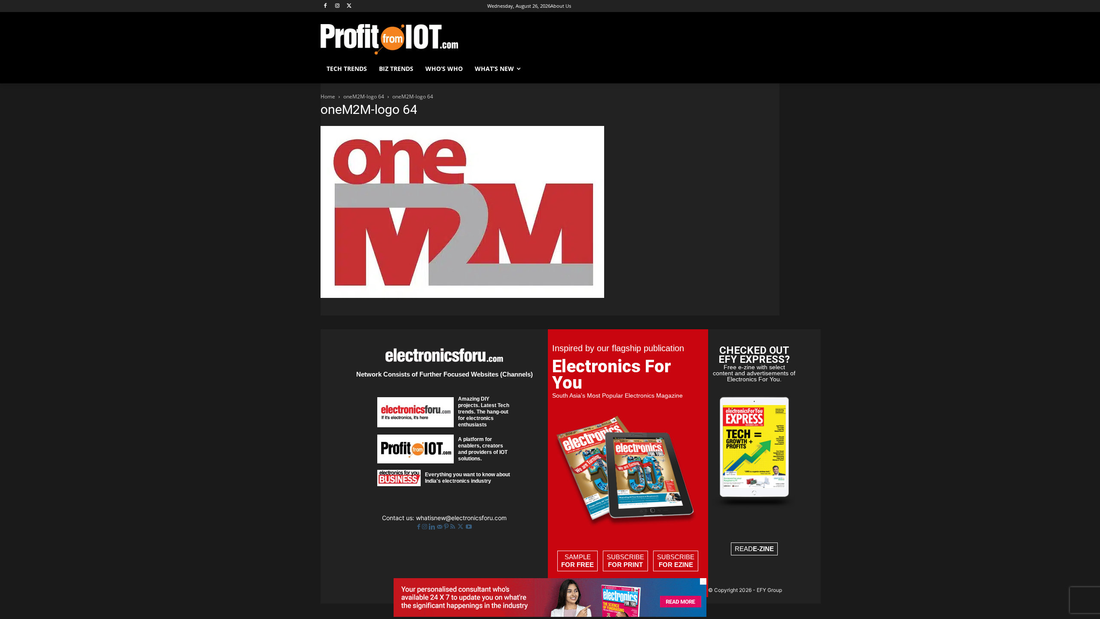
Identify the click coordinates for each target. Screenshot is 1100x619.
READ (754, 548)
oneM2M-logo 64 (363, 96)
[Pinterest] (447, 526)
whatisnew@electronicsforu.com (461, 517)
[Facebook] (325, 6)
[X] (349, 6)
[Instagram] (337, 6)
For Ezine (676, 564)
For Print (625, 564)
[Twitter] (461, 526)
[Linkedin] (433, 526)
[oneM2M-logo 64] (462, 295)
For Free (577, 564)
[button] (769, 68)
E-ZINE (763, 548)
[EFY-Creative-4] (550, 614)
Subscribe (625, 560)
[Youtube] (469, 526)
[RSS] (453, 526)
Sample (577, 560)
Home (328, 96)
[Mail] (440, 526)
